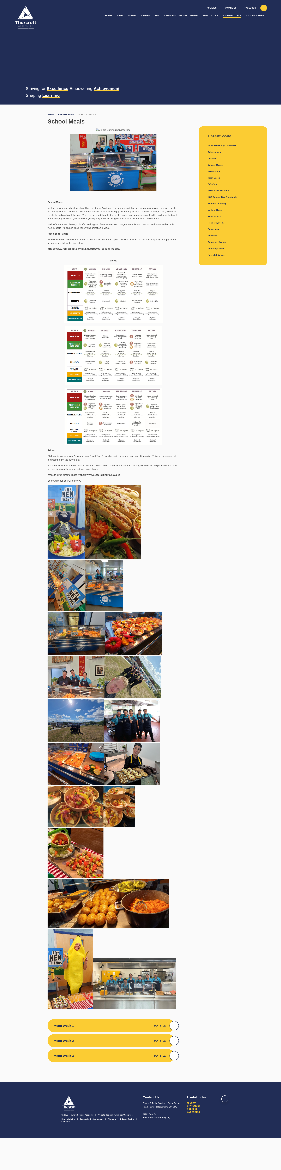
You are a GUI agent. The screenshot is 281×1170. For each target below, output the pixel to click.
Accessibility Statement (91, 1119)
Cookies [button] (65, 1121)
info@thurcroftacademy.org (156, 1117)
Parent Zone (66, 114)
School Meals (87, 114)
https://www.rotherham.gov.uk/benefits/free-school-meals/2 (84, 249)
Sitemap (112, 1119)
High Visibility (68, 1119)
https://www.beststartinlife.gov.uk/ (99, 475)
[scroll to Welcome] (224, 1098)
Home (51, 114)
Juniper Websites (124, 1115)
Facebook (250, 8)
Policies (212, 8)
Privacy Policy (127, 1119)
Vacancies (231, 8)
